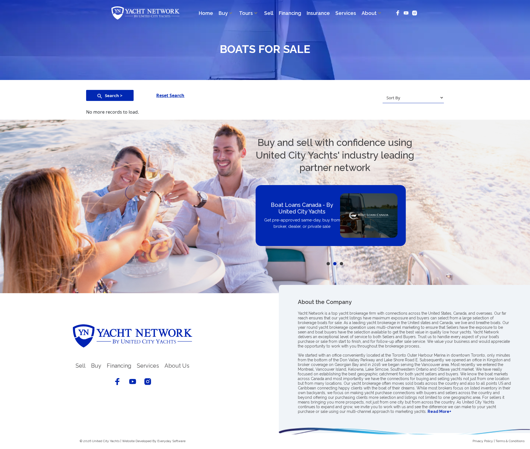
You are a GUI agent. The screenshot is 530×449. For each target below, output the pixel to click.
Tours (246, 13)
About (369, 13)
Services (345, 13)
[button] (328, 263)
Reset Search (170, 95)
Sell (268, 13)
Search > (114, 95)
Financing (290, 13)
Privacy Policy (483, 441)
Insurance (318, 13)
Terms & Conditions (509, 441)
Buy (223, 13)
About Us (177, 365)
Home (206, 13)
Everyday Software (171, 441)
